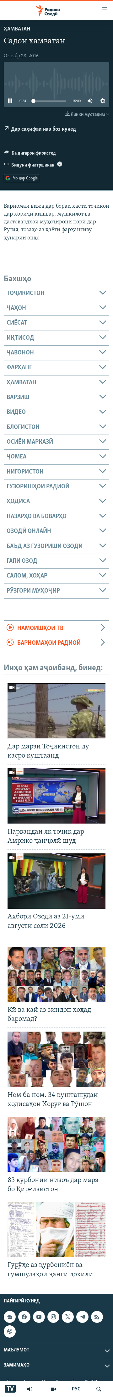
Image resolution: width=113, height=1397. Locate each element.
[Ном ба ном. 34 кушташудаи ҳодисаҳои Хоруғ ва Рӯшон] (56, 1059)
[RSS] (97, 1317)
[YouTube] (53, 1389)
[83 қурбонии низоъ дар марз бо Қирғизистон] (56, 1144)
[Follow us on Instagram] (53, 1317)
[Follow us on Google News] (10, 1317)
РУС (76, 1389)
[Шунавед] (29, 1389)
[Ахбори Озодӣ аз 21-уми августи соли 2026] (56, 881)
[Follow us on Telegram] (82, 1317)
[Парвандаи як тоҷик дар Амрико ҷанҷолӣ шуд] (56, 796)
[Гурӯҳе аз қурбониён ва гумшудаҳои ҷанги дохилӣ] (56, 1229)
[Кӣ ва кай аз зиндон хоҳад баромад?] (56, 974)
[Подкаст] (10, 1331)
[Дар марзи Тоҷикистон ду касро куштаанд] (56, 710)
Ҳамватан (17, 29)
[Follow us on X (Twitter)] (68, 1317)
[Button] (30, 155)
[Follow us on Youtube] (39, 1317)
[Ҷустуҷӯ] (98, 1389)
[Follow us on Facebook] (24, 1317)
